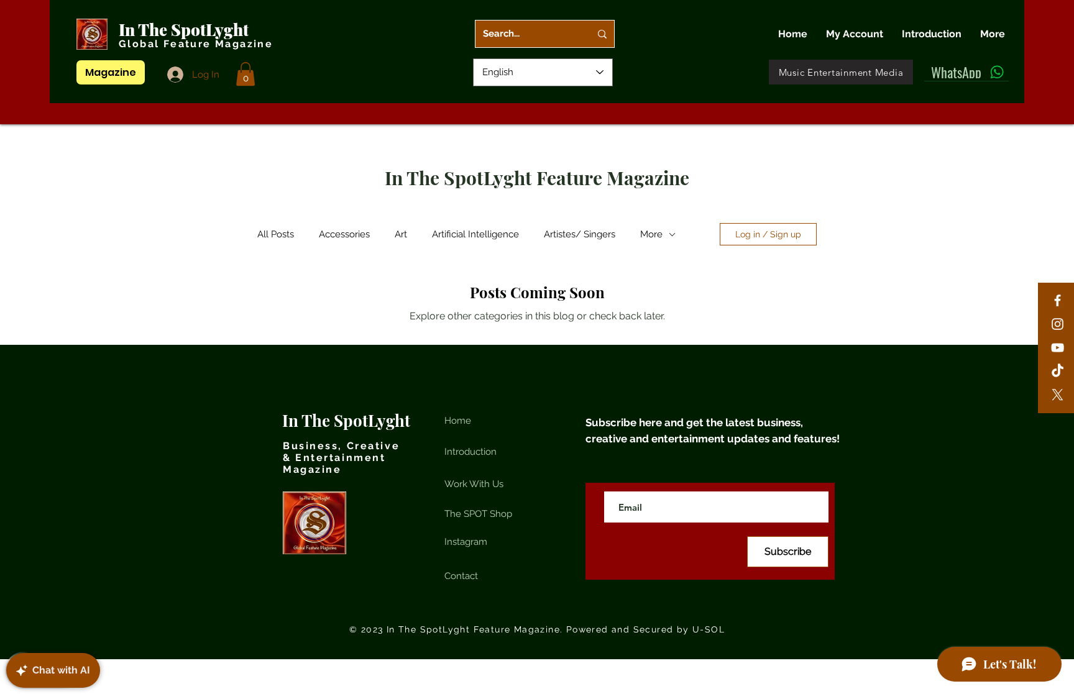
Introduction (470, 451)
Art (401, 234)
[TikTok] (1057, 371)
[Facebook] (1057, 300)
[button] (245, 74)
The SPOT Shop (478, 513)
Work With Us (473, 484)
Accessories (344, 234)
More (651, 234)
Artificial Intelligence (475, 234)
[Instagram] (1057, 324)
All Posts (275, 234)
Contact (461, 576)
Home (457, 420)
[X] (1057, 395)
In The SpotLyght (185, 29)
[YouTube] (1057, 347)
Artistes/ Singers (579, 234)
